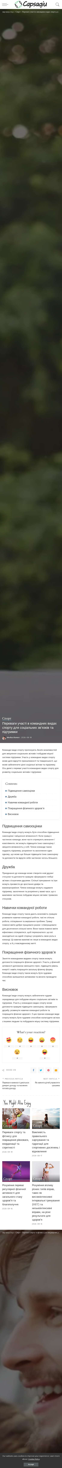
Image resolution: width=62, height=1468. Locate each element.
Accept (31, 1464)
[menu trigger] (6, 4)
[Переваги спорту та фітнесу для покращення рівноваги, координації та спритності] (16, 1118)
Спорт (6, 718)
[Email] (56, 1070)
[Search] (57, 4)
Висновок (13, 814)
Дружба (12, 796)
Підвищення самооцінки (21, 791)
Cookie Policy (34, 1459)
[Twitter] (41, 1070)
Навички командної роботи (23, 802)
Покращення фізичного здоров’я (26, 808)
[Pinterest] (48, 1070)
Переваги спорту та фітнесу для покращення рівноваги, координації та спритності (15, 1140)
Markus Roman (13, 738)
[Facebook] (33, 1070)
